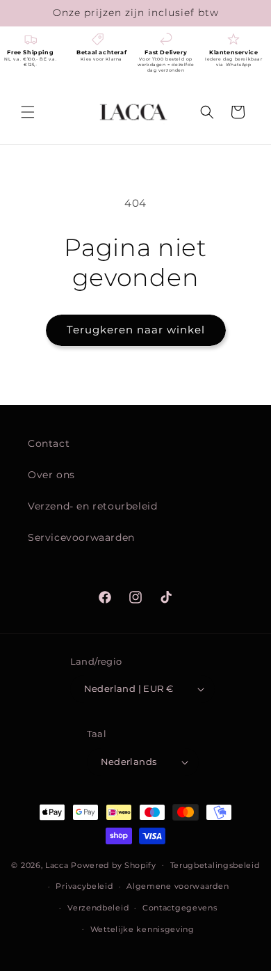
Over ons (51, 474)
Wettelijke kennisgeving (142, 929)
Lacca (57, 864)
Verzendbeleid (98, 908)
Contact (48, 443)
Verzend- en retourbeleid (92, 506)
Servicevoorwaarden (81, 537)
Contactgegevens (179, 908)
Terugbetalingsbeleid (215, 865)
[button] (28, 112)
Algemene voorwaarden (177, 886)
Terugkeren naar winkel (136, 329)
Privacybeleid (84, 886)
